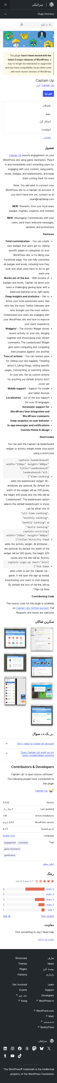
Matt (49, 1016)
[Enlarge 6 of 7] (23, 656)
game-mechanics (12, 849)
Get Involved (19, 984)
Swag (22, 1000)
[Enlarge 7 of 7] (23, 679)
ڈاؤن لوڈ (48, 93)
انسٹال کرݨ (45, 121)
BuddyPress (45, 1027)
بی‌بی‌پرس (47, 1021)
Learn (51, 984)
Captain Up (47, 85)
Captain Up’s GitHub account (32, 608)
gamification (9, 855)
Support (49, 989)
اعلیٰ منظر (48, 863)
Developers (47, 995)
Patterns (22, 974)
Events (23, 989)
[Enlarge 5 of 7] (23, 630)
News (51, 963)
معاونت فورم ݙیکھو (46, 939)
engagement (10, 843)
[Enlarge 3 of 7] (49, 685)
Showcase (21, 958)
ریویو (48, 113)
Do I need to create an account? (35, 743)
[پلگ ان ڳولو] (22, 25)
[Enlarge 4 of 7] (49, 707)
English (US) (9, 835)
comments (23, 843)
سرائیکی (42, 1040)
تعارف (51, 958)
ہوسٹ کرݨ (48, 969)
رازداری (50, 974)
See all (6, 916)
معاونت (47, 137)
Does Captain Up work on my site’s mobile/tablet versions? (37, 754)
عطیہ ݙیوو (21, 995)
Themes (22, 963)
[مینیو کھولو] (5, 4)
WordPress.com (43, 1010)
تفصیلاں (47, 105)
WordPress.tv (45, 1000)
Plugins (23, 969)
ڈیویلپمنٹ (46, 129)
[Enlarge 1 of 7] (49, 630)
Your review (47, 916)
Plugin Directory (46, 14)
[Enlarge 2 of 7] (49, 659)
